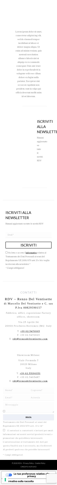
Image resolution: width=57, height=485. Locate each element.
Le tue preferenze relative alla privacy (31, 475)
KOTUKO (32, 467)
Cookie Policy (40, 463)
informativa (31, 252)
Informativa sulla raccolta (19, 481)
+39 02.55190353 (30, 373)
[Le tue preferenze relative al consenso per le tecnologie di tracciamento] (5, 480)
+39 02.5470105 (30, 331)
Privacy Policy (28, 463)
